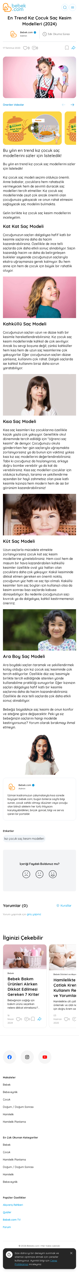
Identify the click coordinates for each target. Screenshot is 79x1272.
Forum (7, 1227)
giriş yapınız (34, 914)
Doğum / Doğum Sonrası (18, 1107)
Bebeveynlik (10, 1092)
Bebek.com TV (12, 1219)
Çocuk (6, 1099)
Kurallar (65, 905)
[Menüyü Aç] (72, 7)
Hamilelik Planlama (14, 1121)
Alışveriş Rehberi (13, 1205)
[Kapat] (71, 1253)
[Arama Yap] (64, 7)
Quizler (7, 1212)
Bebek (7, 1084)
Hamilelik (8, 1114)
